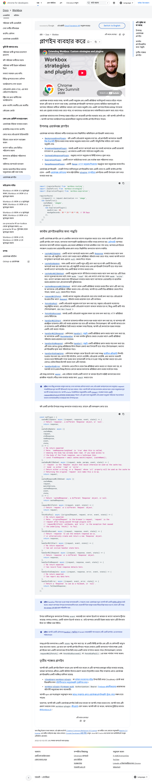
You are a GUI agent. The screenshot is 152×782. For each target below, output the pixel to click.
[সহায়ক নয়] (123, 34)
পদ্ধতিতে (71, 632)
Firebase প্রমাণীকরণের (107, 687)
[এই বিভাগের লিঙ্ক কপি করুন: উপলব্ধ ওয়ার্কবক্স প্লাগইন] (71, 126)
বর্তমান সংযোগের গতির (84, 679)
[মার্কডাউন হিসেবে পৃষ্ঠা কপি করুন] (96, 42)
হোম (41, 34)
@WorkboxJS (45, 710)
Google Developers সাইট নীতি (76, 733)
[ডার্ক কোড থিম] (119, 183)
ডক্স (38, 3)
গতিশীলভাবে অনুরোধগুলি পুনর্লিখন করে (72, 682)
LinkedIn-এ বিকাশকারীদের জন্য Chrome (127, 763)
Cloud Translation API (72, 26)
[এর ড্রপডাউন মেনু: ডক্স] (42, 2)
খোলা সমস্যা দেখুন (41, 759)
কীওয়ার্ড (74, 706)
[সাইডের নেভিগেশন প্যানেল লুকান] (28, 777)
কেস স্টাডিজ (51, 3)
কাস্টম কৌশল (117, 602)
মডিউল (16, 15)
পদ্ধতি (81, 333)
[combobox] (98, 3)
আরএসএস (116, 767)
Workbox (17, 10)
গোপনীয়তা (45, 777)
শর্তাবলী (37, 777)
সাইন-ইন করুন (143, 3)
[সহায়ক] (120, 34)
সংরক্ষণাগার (78, 763)
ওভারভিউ (6, 15)
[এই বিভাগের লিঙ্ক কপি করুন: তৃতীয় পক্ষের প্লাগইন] (66, 660)
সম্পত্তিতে (88, 172)
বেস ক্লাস (51, 608)
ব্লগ (61, 3)
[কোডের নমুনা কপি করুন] (123, 183)
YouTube (116, 759)
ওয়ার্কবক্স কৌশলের (58, 172)
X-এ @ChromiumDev (121, 756)
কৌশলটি (111, 242)
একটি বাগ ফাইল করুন (42, 756)
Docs (6, 10)
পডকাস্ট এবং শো (79, 767)
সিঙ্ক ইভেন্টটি (49, 141)
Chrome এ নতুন (72, 3)
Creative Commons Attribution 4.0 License (81, 731)
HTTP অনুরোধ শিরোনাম (84, 164)
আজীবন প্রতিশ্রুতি (110, 353)
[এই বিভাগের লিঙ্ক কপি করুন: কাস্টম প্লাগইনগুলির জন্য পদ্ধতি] (79, 231)
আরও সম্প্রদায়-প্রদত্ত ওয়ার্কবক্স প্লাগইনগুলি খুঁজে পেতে (93, 694)
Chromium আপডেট (81, 756)
